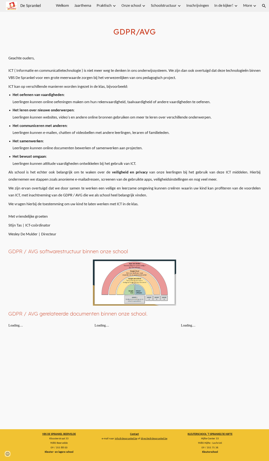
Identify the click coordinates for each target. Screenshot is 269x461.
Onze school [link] (131, 6)
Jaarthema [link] (82, 6)
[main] (134, 31)
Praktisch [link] (104, 6)
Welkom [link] (62, 6)
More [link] (247, 6)
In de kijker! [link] (223, 6)
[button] (264, 6)
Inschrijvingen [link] (197, 6)
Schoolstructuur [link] (164, 6)
